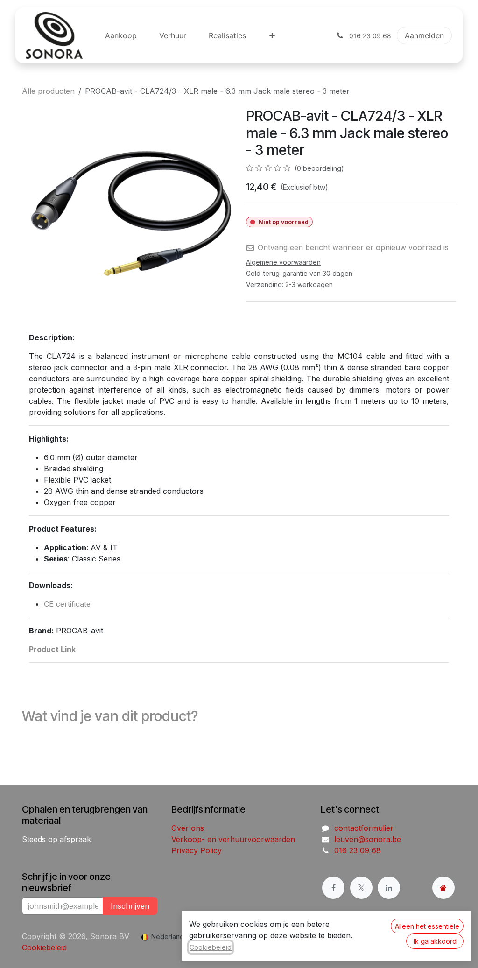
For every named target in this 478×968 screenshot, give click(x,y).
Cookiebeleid (44, 947)
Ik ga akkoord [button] (435, 941)
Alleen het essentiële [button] (427, 926)
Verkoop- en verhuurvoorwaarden (233, 839)
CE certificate (67, 604)
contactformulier (364, 828)
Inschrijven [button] (130, 906)
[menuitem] (121, 35)
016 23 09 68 (357, 850)
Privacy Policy (196, 850)
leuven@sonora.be (367, 839)
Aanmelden (424, 35)
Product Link (52, 649)
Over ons (187, 828)
